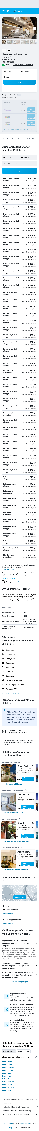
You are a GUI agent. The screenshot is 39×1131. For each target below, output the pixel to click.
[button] (3, 11)
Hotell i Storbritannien (10, 1079)
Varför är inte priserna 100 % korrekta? (17, 1114)
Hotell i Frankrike (8, 1070)
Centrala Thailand (25, 1123)
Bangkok (11, 1128)
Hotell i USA (6, 1073)
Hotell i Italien (7, 1090)
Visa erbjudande (28, 779)
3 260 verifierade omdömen (23, 65)
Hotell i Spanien (8, 1085)
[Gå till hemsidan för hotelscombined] (15, 11)
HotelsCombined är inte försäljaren (16, 1107)
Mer (3, 603)
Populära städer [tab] (23, 1051)
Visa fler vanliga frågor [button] (20, 982)
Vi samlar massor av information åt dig (17, 1110)
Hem (4, 1123)
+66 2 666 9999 (8, 62)
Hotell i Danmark (8, 1087)
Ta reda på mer (9, 569)
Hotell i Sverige (7, 1061)
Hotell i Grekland (8, 1082)
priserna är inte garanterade (14, 1101)
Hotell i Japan (7, 1076)
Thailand (10, 1123)
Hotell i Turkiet (7, 1064)
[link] (13, 784)
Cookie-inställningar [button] (8, 578)
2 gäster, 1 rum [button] (9, 77)
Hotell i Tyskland (8, 1067)
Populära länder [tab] (8, 1051)
